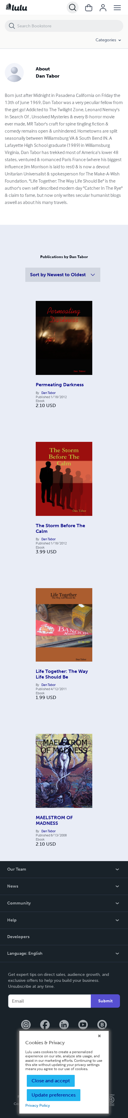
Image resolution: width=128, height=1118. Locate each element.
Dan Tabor (48, 393)
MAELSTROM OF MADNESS (54, 820)
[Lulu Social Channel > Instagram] (26, 1025)
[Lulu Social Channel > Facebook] (45, 1025)
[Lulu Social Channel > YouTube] (83, 1025)
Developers (18, 936)
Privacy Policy (37, 1105)
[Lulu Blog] (102, 1025)
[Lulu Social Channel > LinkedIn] (64, 1025)
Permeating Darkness (60, 384)
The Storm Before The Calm (60, 528)
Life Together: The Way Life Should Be (62, 673)
